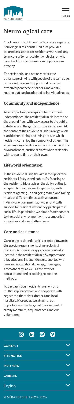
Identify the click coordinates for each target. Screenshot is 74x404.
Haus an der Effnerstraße (27, 42)
